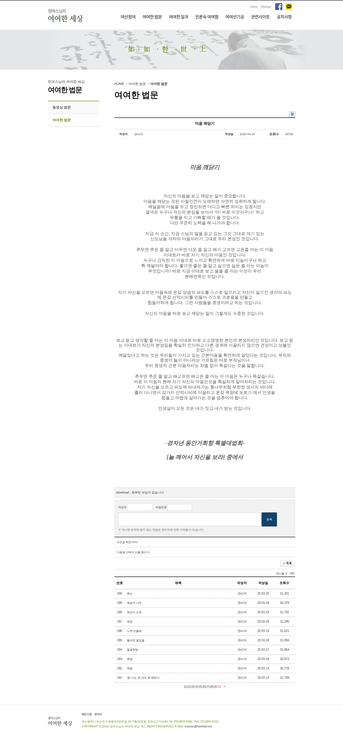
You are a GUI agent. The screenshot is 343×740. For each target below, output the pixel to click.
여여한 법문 (152, 17)
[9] (215, 686)
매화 (130, 668)
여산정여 (128, 17)
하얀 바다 (132, 542)
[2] (189, 686)
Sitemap (266, 6)
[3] (193, 686)
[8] (211, 686)
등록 (269, 519)
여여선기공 (234, 17)
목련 (130, 621)
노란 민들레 (134, 631)
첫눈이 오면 (134, 612)
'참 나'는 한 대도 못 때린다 (143, 677)
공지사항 (284, 17)
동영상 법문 (61, 107)
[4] (196, 686)
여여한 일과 (178, 17)
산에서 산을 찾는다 (138, 552)
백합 (130, 659)
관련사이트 (260, 17)
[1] (185, 686)
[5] (200, 686)
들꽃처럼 (133, 649)
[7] (208, 686)
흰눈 (130, 593)
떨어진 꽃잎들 (136, 640)
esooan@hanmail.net (198, 726)
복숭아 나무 (134, 603)
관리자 (98, 714)
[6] (204, 686)
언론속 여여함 (206, 17)
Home (254, 6)
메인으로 (87, 714)
